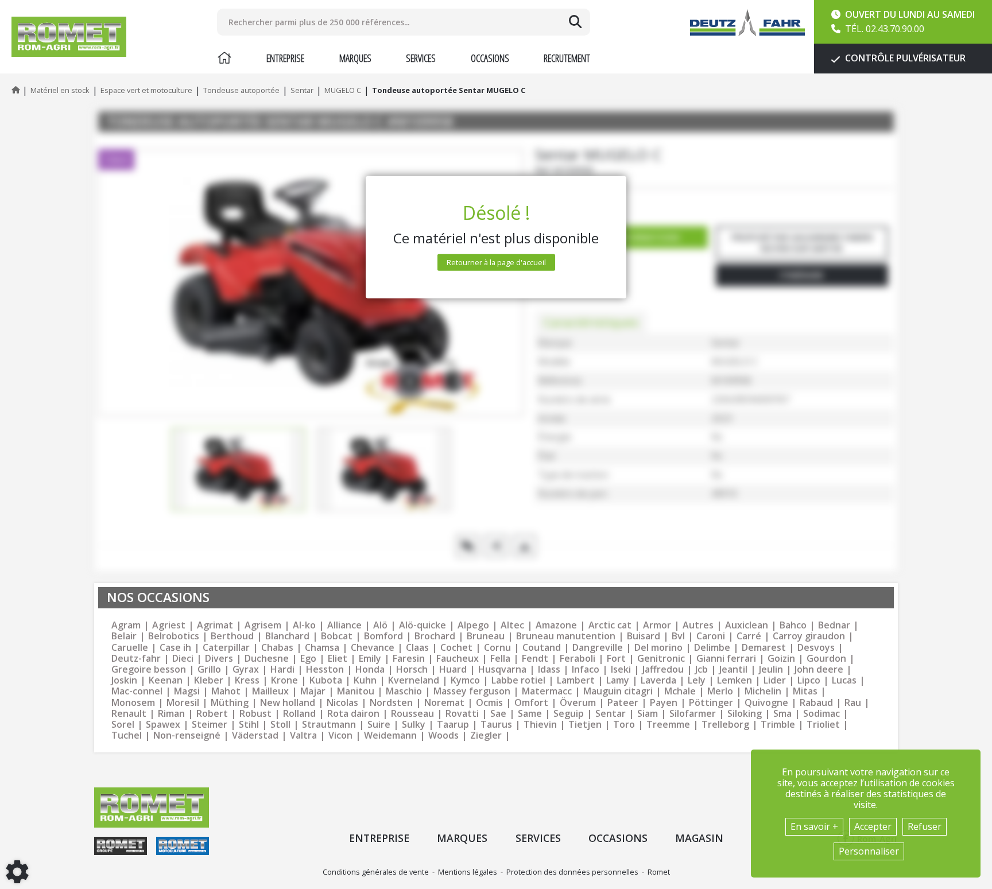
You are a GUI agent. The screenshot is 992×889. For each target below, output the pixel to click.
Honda (370, 669)
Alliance (344, 625)
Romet (659, 872)
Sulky (413, 724)
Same (530, 713)
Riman (171, 713)
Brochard (434, 636)
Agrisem (263, 625)
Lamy (617, 680)
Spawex (163, 724)
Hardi (282, 669)
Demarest (764, 647)
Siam (647, 713)
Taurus (496, 724)
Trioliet (823, 724)
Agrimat (215, 625)
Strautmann (329, 724)
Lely (697, 680)
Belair (124, 636)
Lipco (808, 680)
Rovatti (462, 713)
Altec (512, 625)
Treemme (668, 724)
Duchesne (267, 658)
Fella (500, 658)
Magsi (187, 691)
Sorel (122, 724)
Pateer (622, 702)
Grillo (209, 669)
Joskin (124, 680)
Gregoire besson (148, 669)
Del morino (658, 647)
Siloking (744, 713)
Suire (378, 724)
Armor (657, 625)
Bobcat (336, 636)
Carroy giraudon (809, 636)
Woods (443, 735)
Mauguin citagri (618, 691)
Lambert (576, 680)
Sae (498, 713)
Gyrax (245, 669)
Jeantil (733, 669)
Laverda (658, 680)
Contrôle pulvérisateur (904, 58)
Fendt (535, 658)
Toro (624, 724)
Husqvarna (502, 669)
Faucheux (457, 658)
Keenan (166, 680)
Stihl (249, 724)
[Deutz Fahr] (747, 22)
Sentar (610, 713)
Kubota (325, 680)
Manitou (355, 691)
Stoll (280, 724)
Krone (284, 680)
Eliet (337, 658)
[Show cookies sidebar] (17, 871)
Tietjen (585, 724)
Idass (549, 669)
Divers (219, 658)
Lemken (734, 680)
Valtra (303, 735)
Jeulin (771, 669)
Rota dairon (353, 713)
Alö (380, 625)
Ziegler (486, 735)
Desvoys (816, 647)
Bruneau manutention (565, 636)
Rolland (299, 713)
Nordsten (391, 702)
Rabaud (816, 702)
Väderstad (255, 735)
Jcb (701, 669)
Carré (749, 636)
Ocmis (489, 702)
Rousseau (412, 713)
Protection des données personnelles (572, 872)
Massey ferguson (471, 691)
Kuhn (365, 680)
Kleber (208, 680)
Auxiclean (746, 625)
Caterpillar (226, 647)
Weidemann (390, 735)
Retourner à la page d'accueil (496, 262)
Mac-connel (136, 691)
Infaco (585, 669)
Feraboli (577, 658)
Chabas (277, 647)
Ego (308, 658)
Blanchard (287, 636)
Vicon (340, 735)
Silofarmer (692, 713)
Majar (313, 691)
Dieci (182, 658)
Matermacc (547, 691)
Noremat (444, 702)
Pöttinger (711, 702)
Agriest (168, 625)
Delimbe (712, 647)
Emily (370, 658)
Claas (417, 647)
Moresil (182, 702)
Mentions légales (467, 872)
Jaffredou (663, 669)
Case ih (175, 647)
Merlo (720, 691)
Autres (698, 625)
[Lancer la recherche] (575, 22)
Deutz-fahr (136, 658)
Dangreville (597, 647)
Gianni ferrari (726, 658)
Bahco (793, 625)
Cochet (456, 647)
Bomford (383, 636)
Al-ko (304, 625)
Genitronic (661, 658)
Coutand (541, 647)
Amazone (556, 625)
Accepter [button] (873, 826)
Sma (782, 713)
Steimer (209, 724)
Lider (775, 680)
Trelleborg (725, 724)
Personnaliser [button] (869, 851)
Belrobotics (173, 636)
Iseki (621, 669)
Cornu (497, 647)
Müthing (230, 702)
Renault (128, 713)
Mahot (226, 691)
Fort (616, 658)
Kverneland (413, 680)
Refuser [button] (924, 826)
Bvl (678, 636)
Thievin (540, 724)
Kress (247, 680)
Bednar (834, 625)
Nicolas (342, 702)
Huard (453, 669)
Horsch (412, 669)
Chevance (372, 647)
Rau (852, 702)
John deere (819, 669)
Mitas (805, 691)
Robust (255, 713)
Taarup (453, 724)
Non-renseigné (186, 735)
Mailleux (270, 691)
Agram (126, 625)
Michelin (763, 691)
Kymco (465, 680)
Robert (212, 713)
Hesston (325, 669)
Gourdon (826, 658)
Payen (663, 702)
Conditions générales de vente (376, 872)
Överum (578, 702)
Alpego (473, 625)
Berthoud (232, 636)
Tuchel (126, 735)
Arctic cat (609, 625)
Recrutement (567, 58)
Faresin (409, 658)
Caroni (710, 636)
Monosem (133, 702)
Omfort (531, 702)
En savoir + (814, 826)
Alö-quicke (422, 625)
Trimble (778, 724)
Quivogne (766, 702)
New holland (287, 702)
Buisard (643, 636)
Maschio (404, 691)
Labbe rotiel (518, 680)
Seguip (568, 713)
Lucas (844, 680)
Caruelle (129, 647)
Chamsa (322, 647)
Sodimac (821, 713)
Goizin (781, 658)
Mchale (680, 691)
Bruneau (486, 636)
